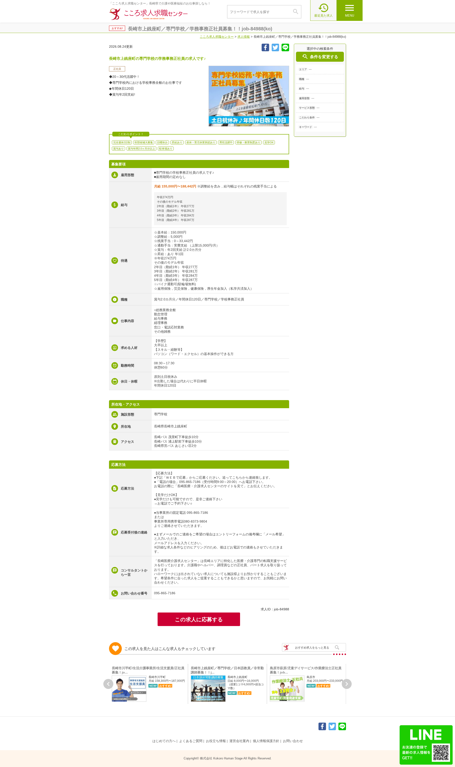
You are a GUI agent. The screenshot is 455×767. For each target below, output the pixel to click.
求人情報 (243, 36)
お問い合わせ (293, 741)
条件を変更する (320, 56)
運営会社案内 (239, 741)
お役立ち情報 (216, 741)
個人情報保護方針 (266, 741)
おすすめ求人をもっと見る (312, 647)
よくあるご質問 (190, 741)
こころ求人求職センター (217, 36)
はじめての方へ (164, 741)
